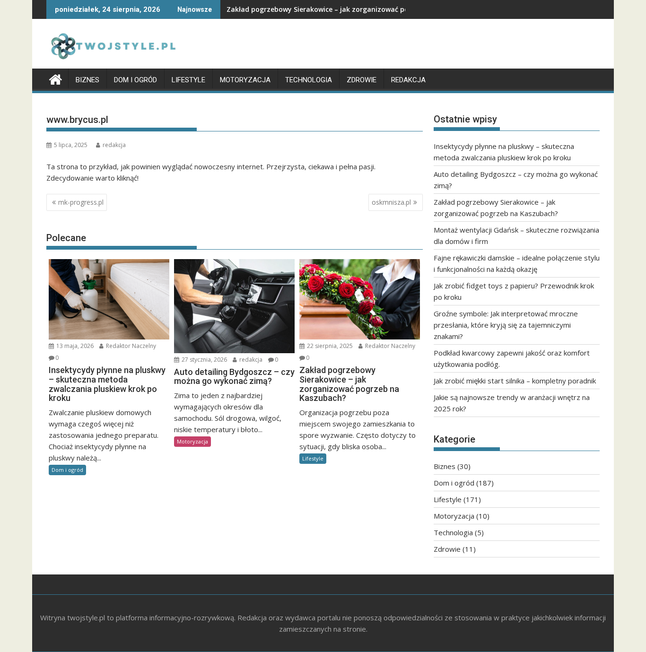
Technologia (308, 80)
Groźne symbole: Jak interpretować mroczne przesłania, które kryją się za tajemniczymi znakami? (506, 325)
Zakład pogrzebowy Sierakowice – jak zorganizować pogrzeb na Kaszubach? (353, 9)
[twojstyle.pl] (55, 78)
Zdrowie (361, 80)
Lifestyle (188, 80)
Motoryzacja (245, 80)
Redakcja (408, 80)
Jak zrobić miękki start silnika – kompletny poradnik (515, 380)
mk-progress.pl (81, 202)
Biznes (87, 80)
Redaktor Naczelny (130, 346)
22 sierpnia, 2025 (329, 346)
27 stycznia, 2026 (203, 360)
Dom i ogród (135, 80)
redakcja (114, 145)
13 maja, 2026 (74, 346)
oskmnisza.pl (391, 202)
